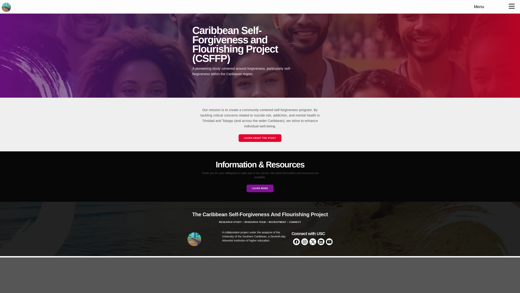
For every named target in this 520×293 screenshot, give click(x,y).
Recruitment (277, 222)
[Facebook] (296, 241)
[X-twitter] (312, 241)
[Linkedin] (321, 241)
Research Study (230, 222)
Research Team (255, 222)
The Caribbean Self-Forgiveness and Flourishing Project (260, 214)
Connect (295, 222)
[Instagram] (304, 241)
